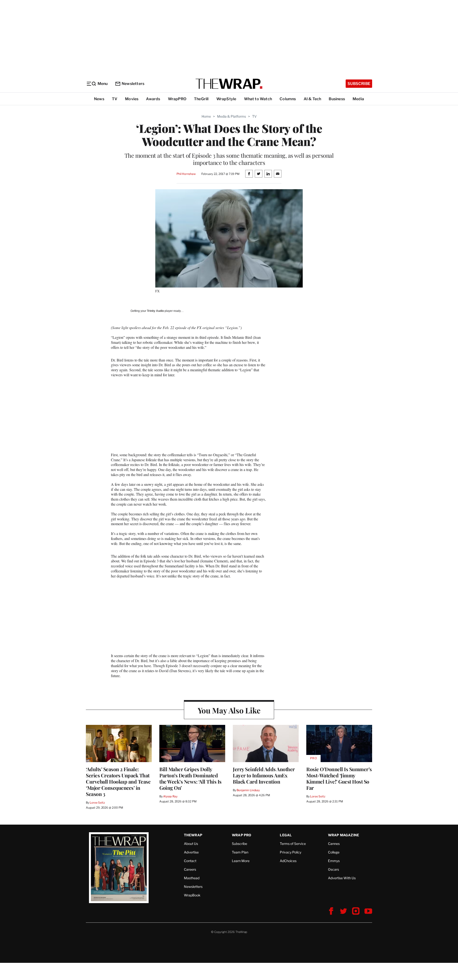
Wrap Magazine (343, 835)
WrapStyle (226, 99)
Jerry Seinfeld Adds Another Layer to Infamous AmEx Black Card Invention (264, 775)
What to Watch (258, 99)
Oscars (333, 869)
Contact (190, 861)
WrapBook (192, 895)
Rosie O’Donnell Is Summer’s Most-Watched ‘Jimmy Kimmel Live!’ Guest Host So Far (339, 778)
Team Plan (240, 852)
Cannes (334, 844)
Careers (190, 869)
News (99, 99)
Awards (153, 99)
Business (337, 99)
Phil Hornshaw (186, 174)
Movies (131, 99)
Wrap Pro (241, 835)
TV (114, 99)
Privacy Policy (290, 852)
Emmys (334, 861)
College (333, 852)
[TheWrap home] (229, 84)
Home (206, 116)
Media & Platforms (231, 116)
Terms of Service (293, 844)
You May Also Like (229, 710)
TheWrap (193, 835)
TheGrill (201, 99)
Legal (286, 835)
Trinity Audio (155, 311)
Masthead (191, 878)
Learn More (241, 861)
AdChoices (288, 861)
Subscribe (359, 83)
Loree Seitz (97, 802)
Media (358, 99)
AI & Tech (312, 99)
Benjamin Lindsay (248, 790)
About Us (191, 844)
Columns (288, 99)
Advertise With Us (342, 878)
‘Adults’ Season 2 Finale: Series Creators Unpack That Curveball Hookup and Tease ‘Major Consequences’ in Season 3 (118, 781)
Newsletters (133, 83)
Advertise (191, 852)
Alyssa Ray (170, 796)
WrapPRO (177, 99)
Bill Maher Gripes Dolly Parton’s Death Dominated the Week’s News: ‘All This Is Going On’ (190, 778)
